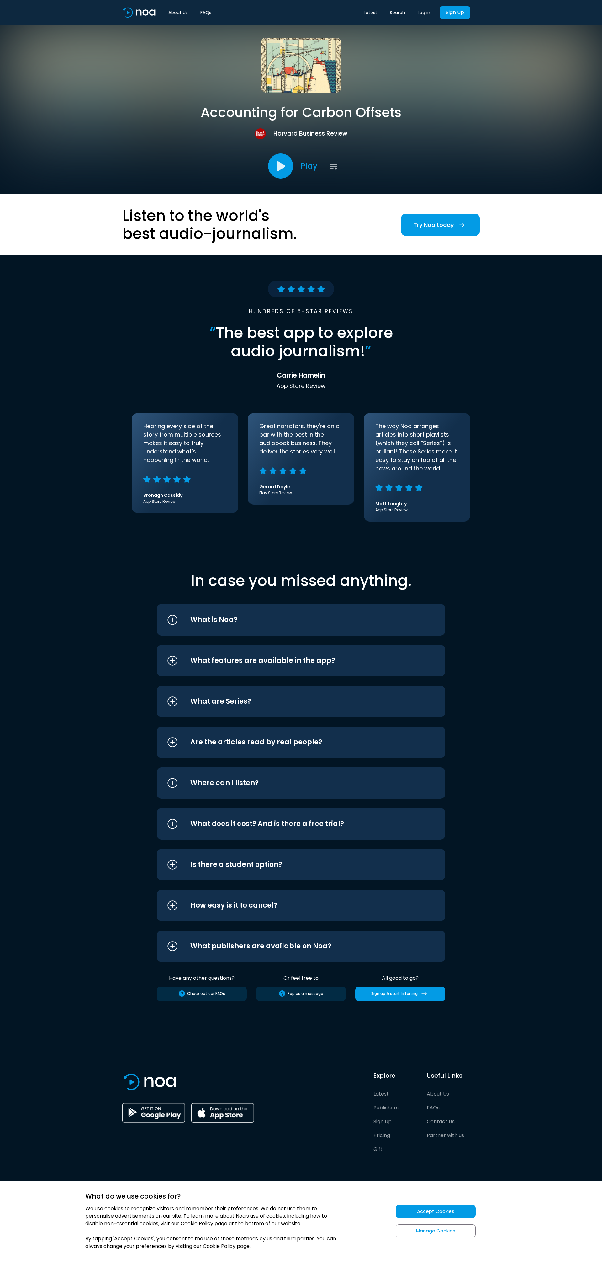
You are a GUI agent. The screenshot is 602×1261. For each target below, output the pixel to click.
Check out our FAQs (206, 993)
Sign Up (455, 12)
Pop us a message (305, 993)
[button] (289, 620)
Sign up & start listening (394, 993)
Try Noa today (434, 225)
